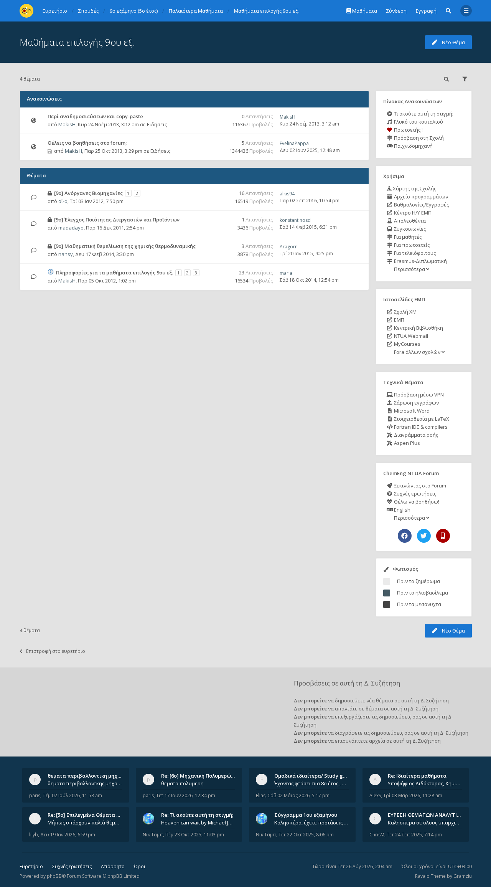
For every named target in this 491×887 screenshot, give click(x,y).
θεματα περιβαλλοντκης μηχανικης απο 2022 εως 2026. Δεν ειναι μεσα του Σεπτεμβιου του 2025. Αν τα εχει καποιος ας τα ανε (85, 783)
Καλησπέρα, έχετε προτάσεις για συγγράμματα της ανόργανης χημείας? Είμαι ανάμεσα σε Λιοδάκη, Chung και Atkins (311, 822)
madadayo (71, 227)
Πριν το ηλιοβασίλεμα (422, 592)
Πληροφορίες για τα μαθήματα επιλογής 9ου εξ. (114, 272)
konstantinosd (295, 220)
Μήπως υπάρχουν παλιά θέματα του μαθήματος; (85, 822)
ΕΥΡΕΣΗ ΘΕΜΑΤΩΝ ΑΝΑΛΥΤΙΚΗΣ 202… (434, 814)
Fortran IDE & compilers (420, 426)
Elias (260, 795)
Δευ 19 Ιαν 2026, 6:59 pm (67, 834)
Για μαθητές (407, 236)
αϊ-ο (63, 201)
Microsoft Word (411, 410)
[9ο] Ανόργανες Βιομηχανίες (88, 193)
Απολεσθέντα (409, 220)
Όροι (139, 866)
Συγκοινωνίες (409, 228)
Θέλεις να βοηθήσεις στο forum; (87, 142)
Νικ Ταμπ (153, 834)
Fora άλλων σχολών (417, 352)
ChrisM (376, 834)
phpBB (54, 876)
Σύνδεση (396, 10)
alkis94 (287, 193)
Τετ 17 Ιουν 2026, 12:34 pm (185, 795)
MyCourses (406, 343)
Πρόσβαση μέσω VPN (418, 394)
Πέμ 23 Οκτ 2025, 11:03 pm (194, 834)
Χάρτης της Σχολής (414, 188)
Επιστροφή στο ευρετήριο (55, 651)
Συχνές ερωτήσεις (414, 493)
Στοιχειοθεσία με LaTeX (421, 418)
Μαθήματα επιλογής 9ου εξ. (77, 42)
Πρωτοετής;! (408, 129)
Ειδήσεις (157, 124)
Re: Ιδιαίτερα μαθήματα (417, 775)
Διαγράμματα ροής (415, 434)
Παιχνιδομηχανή (413, 145)
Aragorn (289, 246)
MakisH (67, 124)
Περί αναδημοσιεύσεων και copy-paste (95, 116)
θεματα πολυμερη (182, 783)
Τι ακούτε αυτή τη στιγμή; (423, 113)
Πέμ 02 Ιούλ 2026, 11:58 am (72, 795)
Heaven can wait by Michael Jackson (198, 822)
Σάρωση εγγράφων (416, 402)
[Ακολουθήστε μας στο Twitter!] (424, 536)
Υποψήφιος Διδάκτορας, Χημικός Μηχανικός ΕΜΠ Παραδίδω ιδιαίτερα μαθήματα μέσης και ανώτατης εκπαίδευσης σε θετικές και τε (425, 783)
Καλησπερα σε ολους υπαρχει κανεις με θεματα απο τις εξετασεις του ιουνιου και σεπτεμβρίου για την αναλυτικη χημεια (425, 822)
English (401, 509)
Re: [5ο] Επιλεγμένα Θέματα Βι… (86, 814)
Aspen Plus (406, 442)
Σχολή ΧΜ (405, 311)
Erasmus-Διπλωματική (420, 261)
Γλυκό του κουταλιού (418, 121)
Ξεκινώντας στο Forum (419, 485)
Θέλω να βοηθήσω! (416, 501)
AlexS (375, 795)
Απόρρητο (113, 866)
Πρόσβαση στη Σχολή (418, 137)
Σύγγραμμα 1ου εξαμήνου (305, 814)
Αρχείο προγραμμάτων (420, 196)
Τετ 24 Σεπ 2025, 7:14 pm (414, 834)
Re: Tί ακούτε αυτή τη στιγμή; (197, 814)
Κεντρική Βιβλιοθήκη (418, 327)
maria (286, 273)
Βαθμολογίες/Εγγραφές (421, 204)
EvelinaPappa (294, 143)
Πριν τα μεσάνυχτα (419, 604)
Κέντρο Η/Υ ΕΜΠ (412, 212)
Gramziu (462, 876)
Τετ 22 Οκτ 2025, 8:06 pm (306, 834)
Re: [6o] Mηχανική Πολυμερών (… (201, 775)
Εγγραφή (426, 10)
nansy (65, 254)
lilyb (33, 834)
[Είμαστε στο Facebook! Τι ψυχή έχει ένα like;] (405, 536)
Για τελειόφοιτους (414, 252)
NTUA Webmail (410, 335)
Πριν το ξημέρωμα (418, 581)
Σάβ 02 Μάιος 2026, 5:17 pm (299, 795)
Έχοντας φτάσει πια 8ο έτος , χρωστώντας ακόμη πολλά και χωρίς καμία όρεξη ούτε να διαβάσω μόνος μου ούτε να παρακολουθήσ (311, 783)
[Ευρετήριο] (26, 11)
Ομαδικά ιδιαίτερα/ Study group (314, 775)
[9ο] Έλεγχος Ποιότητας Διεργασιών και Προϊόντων (117, 219)
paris (34, 795)
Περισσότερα (409, 269)
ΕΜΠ (398, 319)
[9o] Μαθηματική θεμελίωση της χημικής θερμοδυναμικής (125, 246)
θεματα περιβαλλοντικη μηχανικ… (90, 775)
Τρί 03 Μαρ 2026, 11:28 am (412, 795)
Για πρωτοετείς (411, 244)
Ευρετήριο (31, 866)
